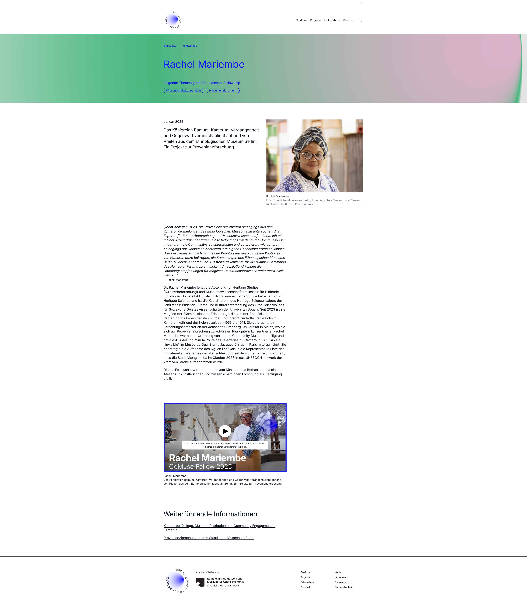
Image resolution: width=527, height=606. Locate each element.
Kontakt (339, 572)
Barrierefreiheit (344, 587)
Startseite (170, 45)
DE (358, 3)
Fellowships (332, 20)
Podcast (348, 20)
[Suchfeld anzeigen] (360, 20)
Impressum (341, 577)
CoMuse (301, 20)
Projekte (315, 20)
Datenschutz (342, 582)
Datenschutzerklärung (235, 446)
